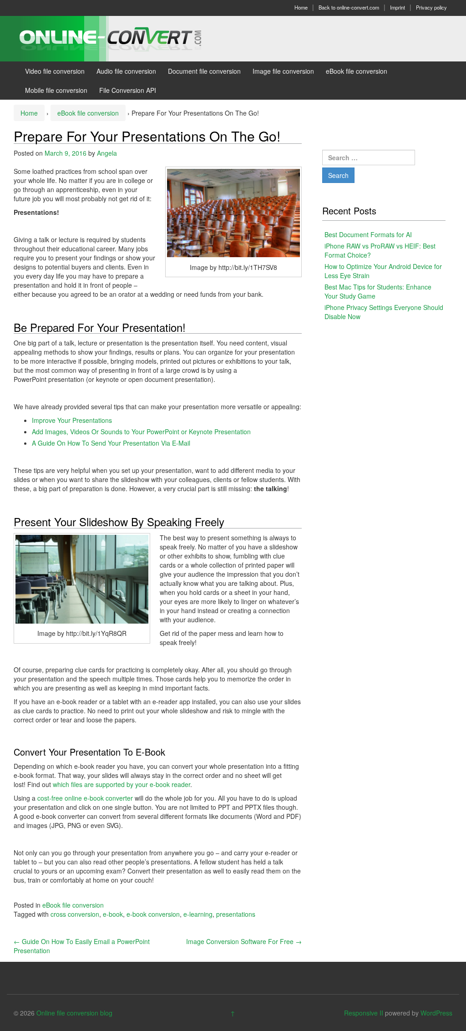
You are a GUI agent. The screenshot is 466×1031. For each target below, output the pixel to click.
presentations (235, 914)
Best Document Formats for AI (368, 234)
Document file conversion (204, 71)
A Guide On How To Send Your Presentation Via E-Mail (111, 442)
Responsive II (363, 1012)
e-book (113, 914)
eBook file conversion (356, 71)
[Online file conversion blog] (124, 37)
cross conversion (75, 914)
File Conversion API (127, 90)
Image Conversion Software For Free (244, 941)
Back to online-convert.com (349, 7)
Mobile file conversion (56, 90)
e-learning (198, 914)
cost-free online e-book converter (85, 797)
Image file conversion (283, 71)
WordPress (436, 1012)
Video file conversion (55, 71)
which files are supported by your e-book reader (121, 784)
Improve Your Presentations (72, 420)
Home (301, 7)
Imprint (397, 7)
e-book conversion (153, 914)
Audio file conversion (126, 71)
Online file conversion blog (74, 1012)
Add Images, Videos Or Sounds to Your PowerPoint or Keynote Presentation (141, 431)
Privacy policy (431, 7)
